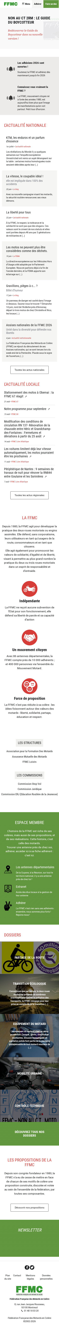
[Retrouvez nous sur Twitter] (32, 1267)
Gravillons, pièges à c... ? (21, 288)
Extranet (21, 887)
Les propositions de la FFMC (30, 1162)
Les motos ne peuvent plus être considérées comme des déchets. (27, 249)
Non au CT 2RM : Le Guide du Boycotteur (29, 20)
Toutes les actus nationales (29, 369)
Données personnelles (46, 1277)
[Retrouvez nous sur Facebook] (27, 1267)
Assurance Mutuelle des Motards (29, 756)
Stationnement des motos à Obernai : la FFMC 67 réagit (29, 394)
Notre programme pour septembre (25, 409)
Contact (17, 1275)
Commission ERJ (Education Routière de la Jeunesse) (29, 794)
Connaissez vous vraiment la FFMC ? (32, 88)
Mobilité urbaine (29, 1073)
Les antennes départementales (35, 867)
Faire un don (51, 4)
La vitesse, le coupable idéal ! (24, 180)
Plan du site (7, 1277)
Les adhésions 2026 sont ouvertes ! (30, 64)
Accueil (11, 4)
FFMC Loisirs (29, 761)
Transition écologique (29, 984)
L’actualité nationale (25, 125)
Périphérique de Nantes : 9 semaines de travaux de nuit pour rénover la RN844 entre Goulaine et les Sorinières (29, 472)
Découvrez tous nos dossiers (29, 1133)
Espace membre (29, 822)
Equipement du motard (29, 1024)
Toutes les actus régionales (29, 495)
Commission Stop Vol (29, 783)
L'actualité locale (21, 384)
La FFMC (29, 517)
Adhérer (37, 4)
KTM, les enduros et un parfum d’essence (25, 139)
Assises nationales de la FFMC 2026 (29, 329)
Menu (27, 4)
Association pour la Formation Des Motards (29, 751)
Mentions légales (30, 1277)
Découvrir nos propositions (29, 1207)
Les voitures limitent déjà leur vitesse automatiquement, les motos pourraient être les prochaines (29, 452)
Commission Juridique (30, 789)
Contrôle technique (29, 1106)
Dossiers (12, 935)
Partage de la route (29, 957)
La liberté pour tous (18, 212)
